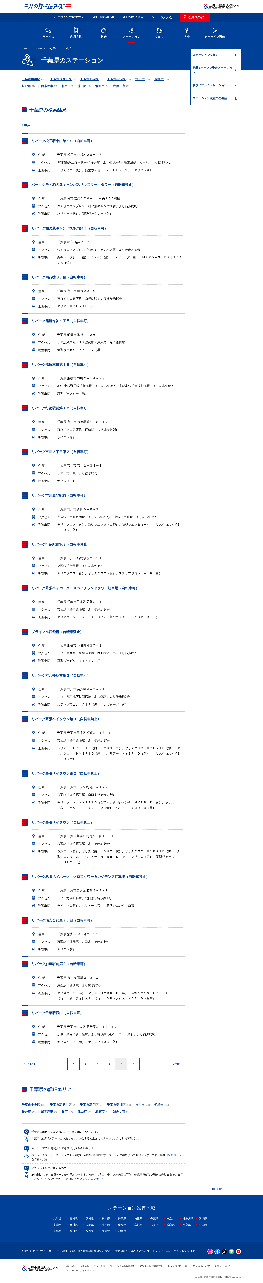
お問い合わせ (30, 1250)
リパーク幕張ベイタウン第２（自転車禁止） (66, 773)
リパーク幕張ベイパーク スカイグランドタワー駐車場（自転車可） (85, 588)
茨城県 (90, 1218)
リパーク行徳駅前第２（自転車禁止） (61, 544)
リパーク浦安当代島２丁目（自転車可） (63, 920)
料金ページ (175, 1155)
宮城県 (74, 1218)
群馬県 (122, 1218)
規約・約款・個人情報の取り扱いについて (87, 1250)
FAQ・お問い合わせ (103, 17)
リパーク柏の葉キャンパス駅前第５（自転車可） (70, 228)
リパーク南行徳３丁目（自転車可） (59, 277)
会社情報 (70, 1266)
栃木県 (106, 1218)
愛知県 (122, 1224)
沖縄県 (122, 1231)
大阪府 (154, 1224)
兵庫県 (171, 1224)
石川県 (74, 1224)
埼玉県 (138, 1218)
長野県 (90, 1224)
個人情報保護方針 (126, 1266)
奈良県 (187, 1224)
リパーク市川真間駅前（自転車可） (59, 495)
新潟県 (203, 1218)
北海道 (57, 1218)
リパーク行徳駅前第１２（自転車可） (61, 408)
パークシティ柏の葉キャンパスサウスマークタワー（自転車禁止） (84, 185)
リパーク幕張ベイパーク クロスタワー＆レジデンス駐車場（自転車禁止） (90, 877)
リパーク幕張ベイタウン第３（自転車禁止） (66, 719)
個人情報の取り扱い (178, 1266)
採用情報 (84, 1266)
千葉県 (154, 1218)
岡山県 (203, 1224)
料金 (104, 36)
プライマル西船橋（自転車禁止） (58, 632)
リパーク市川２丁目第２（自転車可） (61, 452)
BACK (31, 1064)
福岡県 (90, 1231)
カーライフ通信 (215, 36)
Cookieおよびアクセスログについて (212, 1266)
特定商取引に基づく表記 (130, 1250)
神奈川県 (188, 1218)
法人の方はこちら (133, 17)
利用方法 (76, 36)
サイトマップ (155, 1250)
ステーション (131, 36)
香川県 (74, 1231)
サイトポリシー (49, 1250)
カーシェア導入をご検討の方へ (65, 17)
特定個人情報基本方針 (151, 1266)
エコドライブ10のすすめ (180, 1250)
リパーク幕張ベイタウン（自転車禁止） (63, 822)
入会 (187, 36)
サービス (48, 36)
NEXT (176, 1064)
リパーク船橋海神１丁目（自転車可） (61, 321)
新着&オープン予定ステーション (212, 70)
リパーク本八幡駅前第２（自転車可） (61, 675)
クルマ (159, 36)
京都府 (138, 1224)
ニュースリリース (103, 1266)
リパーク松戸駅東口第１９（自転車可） (63, 141)
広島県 (57, 1231)
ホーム (25, 48)
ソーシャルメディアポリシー (81, 1270)
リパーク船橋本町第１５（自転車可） (61, 365)
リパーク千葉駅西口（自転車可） (58, 1013)
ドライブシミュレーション (210, 85)
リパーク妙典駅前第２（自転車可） (59, 964)
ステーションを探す (46, 48)
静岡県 (106, 1224)
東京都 (171, 1218)
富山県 (57, 1224)
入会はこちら (99, 1178)
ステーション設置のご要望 (210, 98)
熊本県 (106, 1231)
